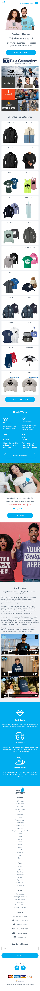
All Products (20, 801)
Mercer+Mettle (20, 809)
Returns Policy (20, 899)
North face (20, 825)
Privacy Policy (20, 905)
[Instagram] (23, 967)
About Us (20, 880)
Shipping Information (20, 897)
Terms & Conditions (20, 908)
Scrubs (20, 844)
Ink (20, 855)
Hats (20, 836)
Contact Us (20, 894)
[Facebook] (17, 967)
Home (20, 866)
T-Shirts (20, 812)
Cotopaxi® (20, 804)
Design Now (20, 886)
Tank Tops (20, 815)
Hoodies (20, 828)
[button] (20, 82)
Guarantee (20, 902)
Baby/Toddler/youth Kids (20, 831)
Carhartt (20, 807)
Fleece (20, 817)
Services (20, 872)
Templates (20, 875)
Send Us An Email (21, 920)
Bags (20, 847)
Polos (20, 834)
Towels (20, 850)
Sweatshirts (20, 823)
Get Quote (20, 883)
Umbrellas (20, 853)
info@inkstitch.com (27, 3)
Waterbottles (20, 820)
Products (20, 869)
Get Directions (22, 925)
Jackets (20, 839)
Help (20, 877)
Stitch (20, 858)
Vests (20, 842)
